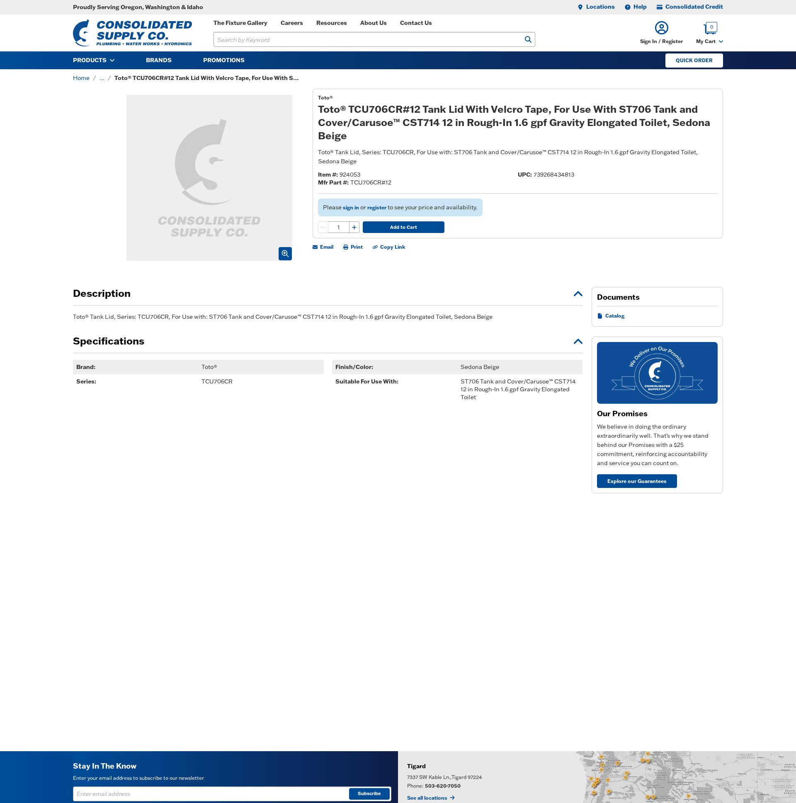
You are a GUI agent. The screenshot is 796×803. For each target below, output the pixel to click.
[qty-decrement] (323, 227)
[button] (661, 33)
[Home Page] (132, 32)
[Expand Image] (285, 253)
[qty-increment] (354, 227)
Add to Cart (403, 227)
